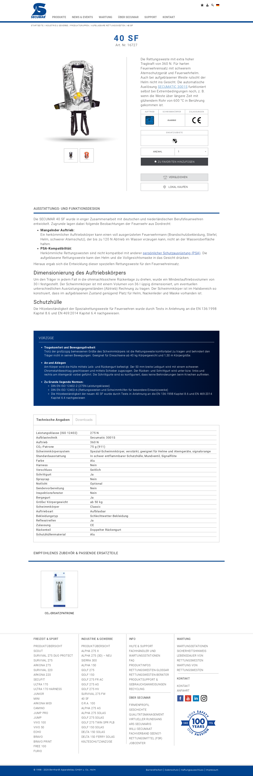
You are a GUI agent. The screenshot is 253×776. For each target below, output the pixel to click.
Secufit (39, 679)
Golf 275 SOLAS (92, 717)
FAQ (131, 660)
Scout (38, 651)
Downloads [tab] (84, 420)
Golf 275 (87, 670)
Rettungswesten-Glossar (149, 670)
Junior (39, 694)
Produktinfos (140, 665)
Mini (37, 698)
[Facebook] (180, 697)
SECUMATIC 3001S (172, 87)
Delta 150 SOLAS (93, 732)
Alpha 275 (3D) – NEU (96, 655)
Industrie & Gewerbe (56, 25)
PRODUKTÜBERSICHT (95, 646)
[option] (59, 595)
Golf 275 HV (90, 689)
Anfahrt (183, 690)
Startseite (37, 25)
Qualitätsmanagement (146, 714)
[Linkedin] (196, 697)
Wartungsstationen (192, 646)
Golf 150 (87, 674)
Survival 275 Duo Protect (53, 655)
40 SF (85, 698)
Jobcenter (137, 743)
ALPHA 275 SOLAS (93, 713)
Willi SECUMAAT (140, 729)
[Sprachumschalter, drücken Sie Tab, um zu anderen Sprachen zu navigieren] (218, 6)
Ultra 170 (41, 684)
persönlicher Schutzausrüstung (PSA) (171, 253)
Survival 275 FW (93, 694)
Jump (38, 717)
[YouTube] (188, 697)
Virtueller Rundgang (145, 719)
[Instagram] (204, 697)
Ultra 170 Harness (48, 689)
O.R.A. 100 (88, 703)
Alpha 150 (88, 665)
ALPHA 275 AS (91, 708)
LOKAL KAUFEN (178, 187)
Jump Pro (41, 713)
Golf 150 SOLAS (92, 727)
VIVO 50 (39, 727)
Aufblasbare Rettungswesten (108, 25)
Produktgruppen (79, 25)
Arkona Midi (43, 703)
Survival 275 (43, 660)
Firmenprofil (139, 705)
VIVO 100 (40, 722)
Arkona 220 (42, 674)
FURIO (38, 751)
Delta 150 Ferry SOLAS (98, 736)
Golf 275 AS (90, 684)
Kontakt (183, 686)
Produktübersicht (48, 646)
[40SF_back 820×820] (71, 155)
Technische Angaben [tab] (53, 420)
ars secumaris (140, 724)
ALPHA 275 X (90, 651)
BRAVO (38, 736)
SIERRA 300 (89, 660)
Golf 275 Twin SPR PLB (98, 722)
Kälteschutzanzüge (97, 741)
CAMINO (39, 708)
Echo (37, 732)
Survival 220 (43, 670)
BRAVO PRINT (43, 741)
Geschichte (137, 709)
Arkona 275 (42, 665)
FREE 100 (40, 746)
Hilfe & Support (141, 646)
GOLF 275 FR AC (92, 679)
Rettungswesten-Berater (149, 674)
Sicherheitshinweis (191, 651)
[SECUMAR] (40, 11)
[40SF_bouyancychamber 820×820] (87, 155)
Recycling (137, 689)
